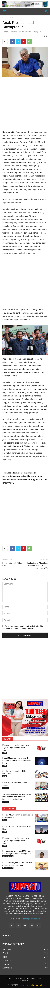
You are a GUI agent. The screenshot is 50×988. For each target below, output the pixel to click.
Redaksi (26, 978)
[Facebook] (12, 41)
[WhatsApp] (29, 41)
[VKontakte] (31, 925)
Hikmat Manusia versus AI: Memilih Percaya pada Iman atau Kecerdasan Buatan (16, 760)
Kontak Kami (24, 981)
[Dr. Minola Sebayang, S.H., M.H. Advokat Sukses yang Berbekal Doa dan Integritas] (41, 866)
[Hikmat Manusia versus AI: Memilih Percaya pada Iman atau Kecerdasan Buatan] (41, 761)
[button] (4, 11)
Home (4, 17)
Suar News (17, 978)
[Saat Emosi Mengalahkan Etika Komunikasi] (41, 774)
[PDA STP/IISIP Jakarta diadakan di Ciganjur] (41, 786)
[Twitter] (18, 41)
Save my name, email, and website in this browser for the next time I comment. (22, 627)
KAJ (41, 985)
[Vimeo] (25, 925)
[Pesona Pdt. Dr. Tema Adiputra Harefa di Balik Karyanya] (41, 818)
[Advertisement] (25, 105)
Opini (11, 17)
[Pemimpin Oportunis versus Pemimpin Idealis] (41, 829)
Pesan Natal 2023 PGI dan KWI (12, 564)
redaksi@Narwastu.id (30, 918)
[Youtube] (38, 925)
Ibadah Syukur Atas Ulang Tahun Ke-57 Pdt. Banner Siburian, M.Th (37, 565)
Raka (32, 985)
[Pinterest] (23, 41)
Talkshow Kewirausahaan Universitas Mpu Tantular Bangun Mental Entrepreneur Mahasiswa (16, 796)
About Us (9, 978)
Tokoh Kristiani (8, 856)
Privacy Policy (36, 978)
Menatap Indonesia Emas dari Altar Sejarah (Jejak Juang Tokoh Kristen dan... (15, 747)
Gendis (36, 985)
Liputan (5, 788)
